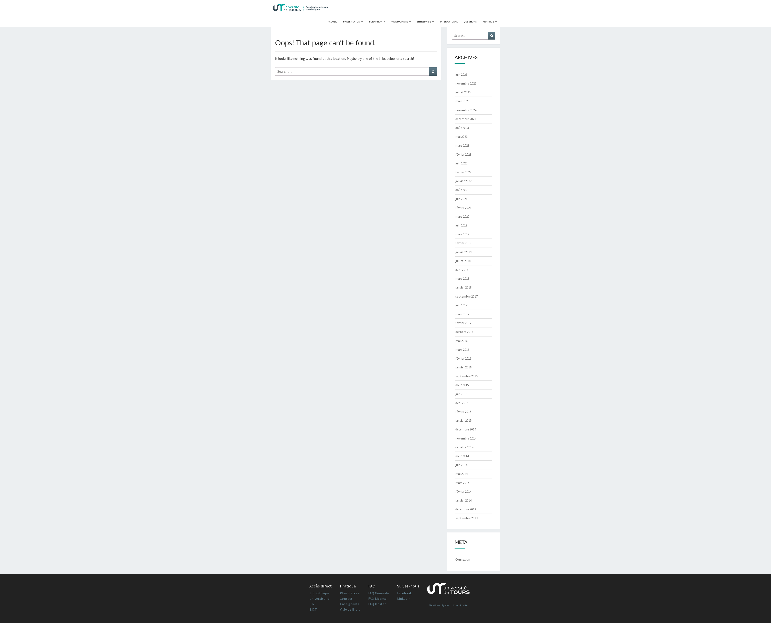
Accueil (332, 21)
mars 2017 (462, 314)
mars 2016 (462, 350)
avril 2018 (461, 270)
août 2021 (462, 190)
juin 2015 (461, 394)
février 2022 (463, 172)
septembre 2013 (466, 518)
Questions (470, 21)
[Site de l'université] (448, 590)
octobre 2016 (464, 332)
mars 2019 (462, 234)
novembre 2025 (465, 83)
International (449, 21)
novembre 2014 (465, 438)
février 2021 (463, 208)
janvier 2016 (463, 367)
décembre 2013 (465, 509)
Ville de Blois (350, 609)
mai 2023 (461, 137)
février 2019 (463, 243)
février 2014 (463, 491)
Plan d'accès (349, 593)
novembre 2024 (465, 110)
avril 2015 (461, 403)
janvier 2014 (463, 500)
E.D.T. (313, 609)
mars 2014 (462, 483)
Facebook (404, 593)
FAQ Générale (378, 593)
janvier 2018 (463, 287)
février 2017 (463, 323)
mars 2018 (462, 278)
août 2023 (462, 128)
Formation (375, 21)
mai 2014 (461, 474)
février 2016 (463, 358)
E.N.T (313, 604)
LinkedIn (404, 598)
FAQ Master (377, 604)
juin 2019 (461, 225)
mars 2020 (462, 216)
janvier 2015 (463, 420)
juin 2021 (461, 199)
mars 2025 (462, 101)
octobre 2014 (464, 447)
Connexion (462, 559)
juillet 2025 (463, 92)
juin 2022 (461, 163)
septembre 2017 (466, 296)
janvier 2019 (463, 252)
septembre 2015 (466, 376)
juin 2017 (461, 305)
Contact (346, 598)
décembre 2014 (465, 429)
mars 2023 (462, 145)
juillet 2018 (463, 261)
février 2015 (463, 412)
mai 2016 (461, 341)
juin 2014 (461, 465)
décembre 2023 (465, 119)
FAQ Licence (377, 598)
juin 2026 (461, 74)
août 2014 (462, 456)
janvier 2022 (463, 181)
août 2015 (462, 385)
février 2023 (463, 154)
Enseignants (349, 604)
